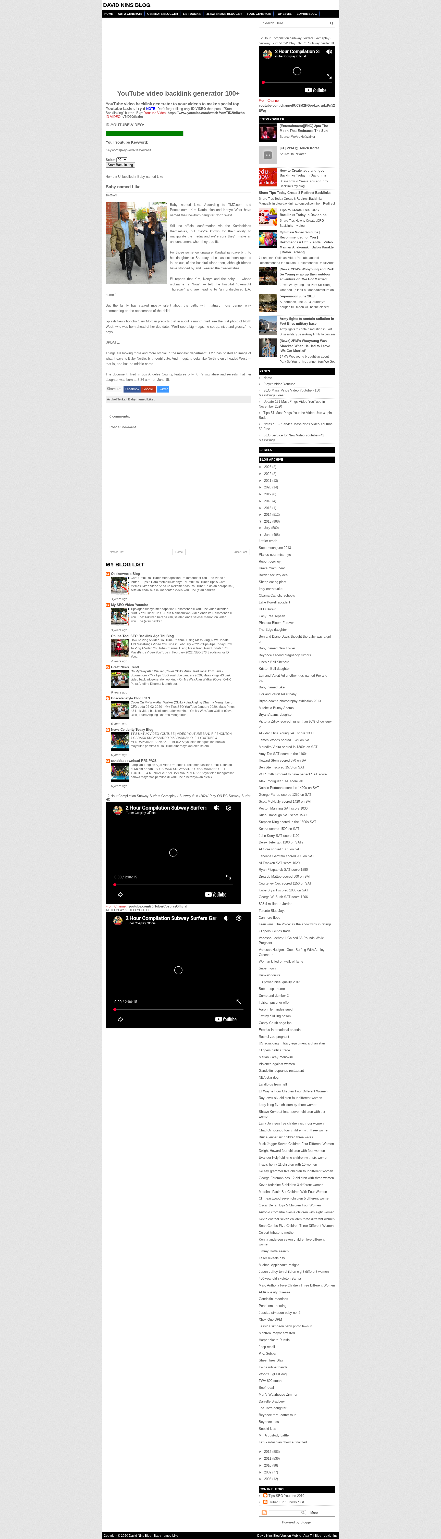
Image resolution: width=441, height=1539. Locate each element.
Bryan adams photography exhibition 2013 (290, 701)
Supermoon (267, 968)
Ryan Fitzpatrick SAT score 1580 (283, 870)
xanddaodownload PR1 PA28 (133, 761)
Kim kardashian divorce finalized (283, 1442)
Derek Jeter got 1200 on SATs (281, 842)
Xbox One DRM (270, 1319)
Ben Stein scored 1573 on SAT (281, 767)
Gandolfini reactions (273, 1299)
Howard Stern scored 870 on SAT (283, 760)
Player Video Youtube (279, 384)
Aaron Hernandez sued (275, 1009)
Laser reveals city (272, 1258)
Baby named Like (272, 687)
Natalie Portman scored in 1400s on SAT (289, 788)
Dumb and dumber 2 (274, 996)
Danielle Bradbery (272, 1401)
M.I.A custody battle (274, 1435)
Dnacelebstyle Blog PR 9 (130, 698)
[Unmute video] (178, 970)
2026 (268, 467)
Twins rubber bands (273, 1367)
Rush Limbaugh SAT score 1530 (283, 815)
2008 (268, 1479)
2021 (268, 481)
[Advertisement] (144, 50)
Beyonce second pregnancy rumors (285, 655)
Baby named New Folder (277, 648)
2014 (268, 514)
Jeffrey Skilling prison (275, 1016)
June (268, 535)
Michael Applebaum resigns (279, 1265)
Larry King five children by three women (288, 1105)
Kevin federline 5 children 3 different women (291, 1185)
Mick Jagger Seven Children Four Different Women (296, 1144)
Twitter (163, 389)
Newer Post (117, 551)
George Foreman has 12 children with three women (296, 1178)
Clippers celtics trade (274, 1050)
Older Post (240, 551)
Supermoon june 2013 (297, 296)
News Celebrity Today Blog (132, 729)
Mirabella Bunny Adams (276, 708)
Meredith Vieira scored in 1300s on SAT (288, 747)
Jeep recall (267, 1347)
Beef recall (267, 1388)
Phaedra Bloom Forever (276, 623)
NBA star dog (268, 1077)
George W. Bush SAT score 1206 (283, 897)
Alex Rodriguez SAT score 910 (281, 781)
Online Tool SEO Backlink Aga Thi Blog (142, 636)
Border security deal (273, 575)
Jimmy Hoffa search (274, 1251)
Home (108, 13)
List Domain (192, 13)
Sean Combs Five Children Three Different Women (296, 1226)
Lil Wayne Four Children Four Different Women (293, 1091)
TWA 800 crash (270, 1381)
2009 (268, 1472)
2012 (268, 1452)
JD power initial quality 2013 (279, 982)
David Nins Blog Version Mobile (279, 1535)
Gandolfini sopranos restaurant (281, 1071)
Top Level (284, 13)
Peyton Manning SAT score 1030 (283, 808)
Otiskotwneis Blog (125, 574)
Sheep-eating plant (272, 582)
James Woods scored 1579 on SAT (285, 740)
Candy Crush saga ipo (275, 1023)
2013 (268, 521)
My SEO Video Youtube (129, 605)
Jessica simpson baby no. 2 (279, 1313)
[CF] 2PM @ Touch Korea (299, 148)
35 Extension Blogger (224, 13)
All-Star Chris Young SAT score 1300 (286, 733)
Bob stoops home (272, 989)
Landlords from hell (273, 1084)
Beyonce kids (269, 1422)
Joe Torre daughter (272, 1408)
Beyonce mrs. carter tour (277, 1415)
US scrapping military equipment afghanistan (292, 1043)
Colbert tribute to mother (277, 1232)
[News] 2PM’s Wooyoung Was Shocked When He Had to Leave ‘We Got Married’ (305, 346)
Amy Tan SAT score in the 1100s (283, 754)
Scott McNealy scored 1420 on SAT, (286, 801)
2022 (268, 474)
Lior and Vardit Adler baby (278, 694)
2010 (268, 1465)
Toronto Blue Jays (272, 911)
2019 (268, 494)
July (267, 528)
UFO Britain (267, 609)
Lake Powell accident (274, 602)
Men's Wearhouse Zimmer (278, 1394)
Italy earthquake (271, 589)
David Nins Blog (126, 5)
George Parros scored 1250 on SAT (285, 795)
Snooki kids (267, 1429)
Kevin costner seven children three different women (297, 1219)
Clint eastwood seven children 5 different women (294, 1198)
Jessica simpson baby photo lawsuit (285, 1326)
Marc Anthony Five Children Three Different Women (297, 1285)
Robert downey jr (271, 561)
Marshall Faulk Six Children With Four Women (293, 1192)
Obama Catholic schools (277, 595)
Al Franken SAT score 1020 (279, 863)
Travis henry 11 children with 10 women (288, 1164)
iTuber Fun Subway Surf (286, 1502)
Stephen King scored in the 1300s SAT (287, 822)
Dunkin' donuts (269, 975)
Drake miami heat (272, 568)
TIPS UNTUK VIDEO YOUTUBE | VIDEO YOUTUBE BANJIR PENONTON (181, 734)
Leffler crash (268, 541)
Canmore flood (269, 917)
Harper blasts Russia (274, 1340)
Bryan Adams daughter (275, 714)
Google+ (148, 389)
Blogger (305, 1522)
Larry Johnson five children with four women (291, 1123)
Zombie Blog (307, 13)
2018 (268, 501)
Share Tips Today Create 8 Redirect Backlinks (294, 193)
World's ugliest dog (273, 1374)
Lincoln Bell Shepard (274, 662)
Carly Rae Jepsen (272, 616)
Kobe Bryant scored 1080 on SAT (283, 890)
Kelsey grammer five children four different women (296, 1171)
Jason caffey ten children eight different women (294, 1271)
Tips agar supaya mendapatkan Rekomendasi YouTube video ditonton (180, 609)
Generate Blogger (162, 13)
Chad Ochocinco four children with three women (294, 1130)
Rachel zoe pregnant (274, 1037)
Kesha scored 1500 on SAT (279, 829)
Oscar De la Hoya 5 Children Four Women (290, 1205)
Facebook (132, 389)
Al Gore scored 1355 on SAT (280, 849)
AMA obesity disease (274, 1292)
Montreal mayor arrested (277, 1333)
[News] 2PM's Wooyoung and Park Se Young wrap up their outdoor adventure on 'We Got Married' (307, 274)
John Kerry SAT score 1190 (279, 836)
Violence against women (277, 1064)
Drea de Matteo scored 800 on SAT (285, 876)
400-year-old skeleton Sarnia (280, 1278)
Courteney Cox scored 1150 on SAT (285, 883)
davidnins (330, 1535)
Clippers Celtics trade (274, 931)
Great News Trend (125, 667)
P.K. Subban (268, 1353)
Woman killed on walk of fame (281, 961)
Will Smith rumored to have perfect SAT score (293, 774)
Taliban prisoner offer (274, 1002)
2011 (268, 1458)
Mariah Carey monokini (276, 1057)
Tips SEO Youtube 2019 (286, 1496)
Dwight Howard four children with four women (292, 1151)
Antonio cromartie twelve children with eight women (296, 1212)
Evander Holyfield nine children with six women (293, 1157)
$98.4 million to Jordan (275, 904)
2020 (268, 487)
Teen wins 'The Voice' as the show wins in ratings (295, 924)
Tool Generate (259, 13)
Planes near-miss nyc (275, 555)
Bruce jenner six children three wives (286, 1137)
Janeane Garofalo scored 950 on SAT (286, 856)
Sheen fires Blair (271, 1360)
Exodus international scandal (280, 1030)
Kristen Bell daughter (274, 669)
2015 (268, 508)
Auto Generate (130, 13)
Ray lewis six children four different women (290, 1098)
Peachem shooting (272, 1306)
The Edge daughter (273, 630)
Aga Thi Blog (312, 1535)
